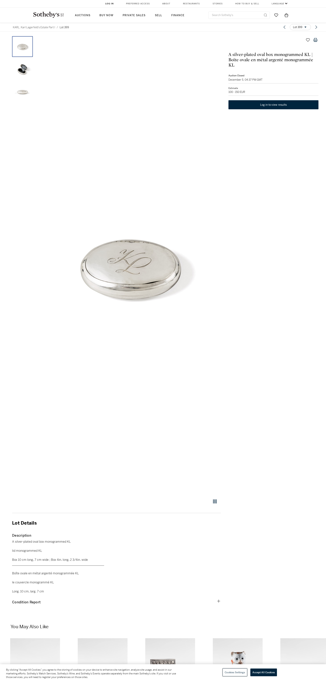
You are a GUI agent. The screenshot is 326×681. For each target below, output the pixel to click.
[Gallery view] (215, 501)
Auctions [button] (82, 15)
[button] (131, 265)
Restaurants (191, 3)
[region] (163, 672)
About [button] (166, 3)
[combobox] (239, 15)
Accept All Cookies (263, 672)
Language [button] (278, 3)
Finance (178, 15)
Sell (158, 15)
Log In (109, 3)
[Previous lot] (284, 27)
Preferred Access (138, 3)
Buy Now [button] (106, 15)
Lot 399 (64, 27)
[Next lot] (316, 27)
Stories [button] (218, 3)
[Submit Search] (265, 15)
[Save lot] (308, 40)
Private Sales (134, 15)
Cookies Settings (235, 672)
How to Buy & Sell (247, 3)
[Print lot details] (315, 40)
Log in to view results (273, 104)
